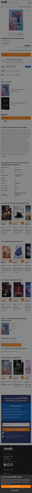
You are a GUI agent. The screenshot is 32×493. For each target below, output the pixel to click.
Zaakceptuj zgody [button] (16, 486)
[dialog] (16, 484)
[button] (16, 490)
